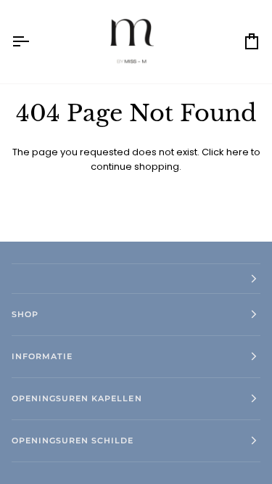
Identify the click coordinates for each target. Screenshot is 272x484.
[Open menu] (33, 41)
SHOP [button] (25, 314)
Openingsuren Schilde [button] (73, 440)
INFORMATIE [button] (42, 356)
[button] (136, 278)
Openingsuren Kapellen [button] (77, 398)
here (237, 152)
